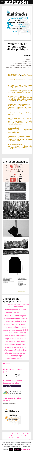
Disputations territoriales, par (20, 74)
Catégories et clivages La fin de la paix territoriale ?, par (20, 97)
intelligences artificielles (13, 347)
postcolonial (14, 321)
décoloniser (18, 307)
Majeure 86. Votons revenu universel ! (20, 65)
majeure (7, 324)
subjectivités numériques (10, 330)
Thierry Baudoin (26, 139)
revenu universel (11, 304)
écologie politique (19, 327)
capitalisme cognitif (12, 316)
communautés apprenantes (15, 359)
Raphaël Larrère (14, 132)
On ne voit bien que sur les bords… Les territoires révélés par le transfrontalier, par (20, 120)
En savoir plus (25, 449)
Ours (13, 434)
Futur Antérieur (26, 438)
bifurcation (9, 353)
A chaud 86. (28, 59)
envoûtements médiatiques (14, 318)
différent (9, 341)
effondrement (15, 339)
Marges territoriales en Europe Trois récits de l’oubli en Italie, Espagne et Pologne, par (20, 106)
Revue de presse (26, 436)
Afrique (15, 313)
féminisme (8, 327)
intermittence (9, 307)
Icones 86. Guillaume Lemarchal (22, 63)
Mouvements (15, 436)
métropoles (16, 341)
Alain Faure (12, 149)
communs (22, 321)
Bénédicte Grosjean (14, 124)
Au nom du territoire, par (17, 80)
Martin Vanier (26, 76)
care (25, 350)
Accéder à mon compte (9, 403)
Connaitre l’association (24, 434)
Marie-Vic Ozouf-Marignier (21, 92)
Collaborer (12, 438)
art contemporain (19, 336)
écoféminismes (23, 304)
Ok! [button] (11, 449)
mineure (23, 353)
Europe (14, 324)
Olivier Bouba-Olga (18, 99)
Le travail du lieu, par (17, 113)
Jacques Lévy (22, 87)
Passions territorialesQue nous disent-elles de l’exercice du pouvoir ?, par (20, 146)
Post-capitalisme (19, 344)
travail (24, 307)
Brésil (21, 350)
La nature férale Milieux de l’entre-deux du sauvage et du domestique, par (20, 129)
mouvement (16, 353)
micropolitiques (20, 333)
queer (23, 341)
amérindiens (9, 336)
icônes (16, 350)
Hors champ (21, 313)
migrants (23, 316)
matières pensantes (12, 310)
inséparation (22, 324)
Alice (18, 438)
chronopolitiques (17, 356)
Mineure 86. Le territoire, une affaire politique (18, 67)
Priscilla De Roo (13, 76)
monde (26, 356)
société (20, 330)
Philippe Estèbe (23, 109)
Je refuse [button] (17, 449)
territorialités (23, 338)
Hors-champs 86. (26, 61)
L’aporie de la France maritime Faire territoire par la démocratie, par (20, 137)
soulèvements (9, 344)
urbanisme (7, 356)
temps (6, 339)
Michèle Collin (14, 141)
